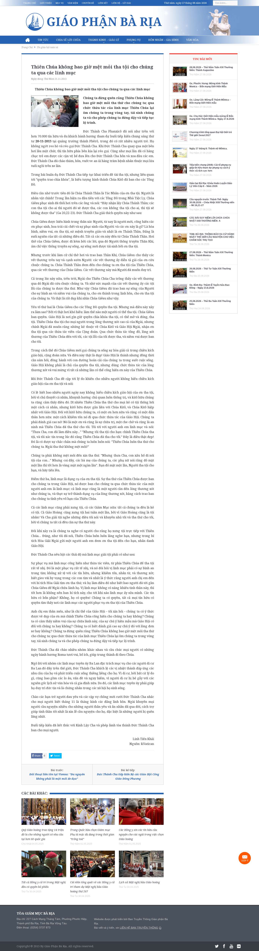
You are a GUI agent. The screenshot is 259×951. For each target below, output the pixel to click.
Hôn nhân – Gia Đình (163, 40)
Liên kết (103, 3)
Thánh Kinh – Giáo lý (103, 40)
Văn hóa (192, 40)
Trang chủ (29, 3)
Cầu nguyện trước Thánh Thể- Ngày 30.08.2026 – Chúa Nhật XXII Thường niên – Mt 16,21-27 (211, 202)
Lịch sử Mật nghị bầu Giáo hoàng (139, 882)
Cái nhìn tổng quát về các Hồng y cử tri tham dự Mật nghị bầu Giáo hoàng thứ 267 (92, 886)
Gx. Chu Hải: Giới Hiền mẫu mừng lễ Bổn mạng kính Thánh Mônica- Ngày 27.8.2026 (211, 117)
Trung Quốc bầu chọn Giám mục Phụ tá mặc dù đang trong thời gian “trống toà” (92, 834)
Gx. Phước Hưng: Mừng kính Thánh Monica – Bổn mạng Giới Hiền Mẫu (208, 85)
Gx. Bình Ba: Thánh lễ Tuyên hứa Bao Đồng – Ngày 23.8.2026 (209, 286)
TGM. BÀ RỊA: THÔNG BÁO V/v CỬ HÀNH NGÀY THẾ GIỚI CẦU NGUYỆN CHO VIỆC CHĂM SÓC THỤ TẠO (211, 237)
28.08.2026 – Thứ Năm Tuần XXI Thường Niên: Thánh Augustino (211, 69)
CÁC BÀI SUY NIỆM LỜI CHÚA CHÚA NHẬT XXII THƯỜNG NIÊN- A (209, 219)
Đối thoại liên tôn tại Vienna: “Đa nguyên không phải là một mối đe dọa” (57, 776)
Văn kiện (72, 3)
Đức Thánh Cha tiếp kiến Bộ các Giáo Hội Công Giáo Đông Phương (128, 776)
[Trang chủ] (27, 40)
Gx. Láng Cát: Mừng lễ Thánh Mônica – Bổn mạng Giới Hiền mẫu (210, 101)
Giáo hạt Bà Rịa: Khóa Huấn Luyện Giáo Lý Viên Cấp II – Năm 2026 (210, 185)
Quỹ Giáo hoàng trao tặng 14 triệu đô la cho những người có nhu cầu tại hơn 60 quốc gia (42, 834)
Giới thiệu (46, 3)
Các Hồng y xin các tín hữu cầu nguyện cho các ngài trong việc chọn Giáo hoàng (141, 834)
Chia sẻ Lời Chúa (68, 40)
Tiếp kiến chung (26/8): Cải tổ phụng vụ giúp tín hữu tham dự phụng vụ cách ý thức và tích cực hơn (210, 168)
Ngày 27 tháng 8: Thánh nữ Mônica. (208, 148)
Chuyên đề (88, 3)
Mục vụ (60, 3)
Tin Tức (43, 40)
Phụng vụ (134, 40)
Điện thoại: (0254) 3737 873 (33, 927)
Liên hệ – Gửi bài (121, 3)
